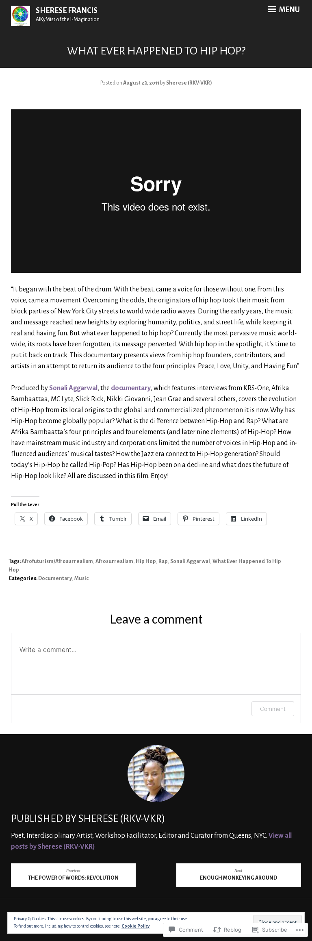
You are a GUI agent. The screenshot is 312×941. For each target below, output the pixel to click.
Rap (163, 561)
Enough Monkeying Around (238, 875)
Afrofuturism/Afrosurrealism (57, 561)
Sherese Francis (67, 11)
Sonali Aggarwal (73, 388)
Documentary (55, 578)
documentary (131, 388)
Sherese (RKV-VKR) (189, 83)
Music (81, 578)
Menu (289, 10)
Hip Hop (146, 561)
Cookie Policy (135, 926)
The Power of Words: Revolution (73, 875)
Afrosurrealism (114, 561)
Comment (273, 708)
